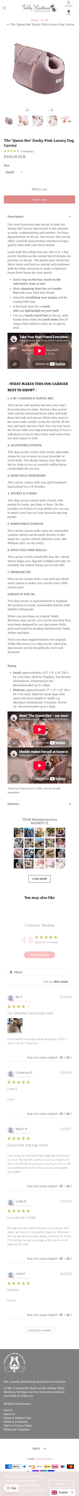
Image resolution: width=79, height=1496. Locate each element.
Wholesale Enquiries (16, 1429)
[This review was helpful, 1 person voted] (61, 1186)
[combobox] (57, 981)
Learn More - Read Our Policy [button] (25, 1490)
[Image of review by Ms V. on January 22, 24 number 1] (14, 1025)
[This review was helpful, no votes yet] (61, 1057)
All (46, 20)
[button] (18, 832)
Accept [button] (60, 1483)
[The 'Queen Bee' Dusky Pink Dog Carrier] (39, 69)
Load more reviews (39, 1330)
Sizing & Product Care (17, 1417)
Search (8, 1410)
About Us (9, 1414)
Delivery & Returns (16, 1421)
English (63, 1492)
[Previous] (28, 110)
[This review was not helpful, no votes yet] (68, 1057)
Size (6, 165)
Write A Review (39, 955)
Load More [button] (39, 878)
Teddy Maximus (43, 1459)
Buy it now (39, 199)
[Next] (51, 110)
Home (35, 20)
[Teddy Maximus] (39, 8)
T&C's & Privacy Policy (18, 1425)
